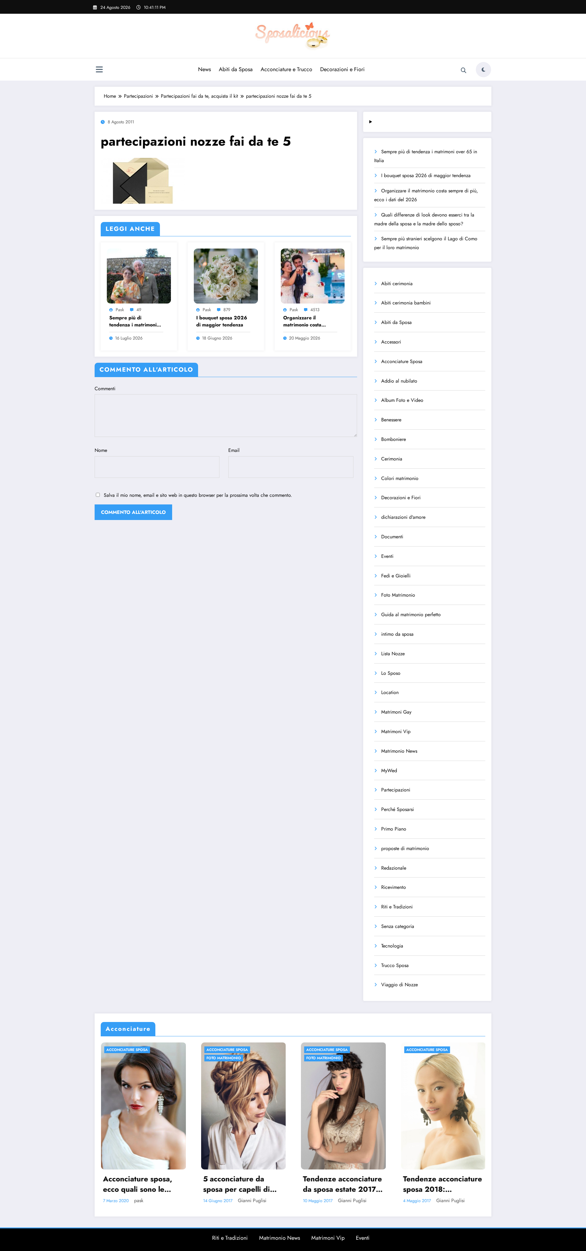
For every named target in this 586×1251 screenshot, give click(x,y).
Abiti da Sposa (236, 69)
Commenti (105, 388)
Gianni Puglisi (152, 1200)
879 (226, 310)
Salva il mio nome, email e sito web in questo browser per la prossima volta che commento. (198, 495)
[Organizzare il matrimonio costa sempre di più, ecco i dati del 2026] (313, 275)
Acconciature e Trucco (286, 69)
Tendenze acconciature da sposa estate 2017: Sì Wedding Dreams (242, 1184)
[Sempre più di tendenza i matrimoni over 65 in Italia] (139, 275)
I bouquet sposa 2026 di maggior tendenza (221, 321)
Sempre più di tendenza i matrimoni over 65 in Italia (133, 321)
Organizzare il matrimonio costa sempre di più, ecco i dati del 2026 (307, 321)
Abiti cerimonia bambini (406, 302)
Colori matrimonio (399, 478)
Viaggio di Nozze (399, 984)
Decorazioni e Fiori (342, 69)
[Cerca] (463, 70)
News (204, 69)
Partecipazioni (395, 789)
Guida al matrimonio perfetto (411, 614)
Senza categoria (397, 926)
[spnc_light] (483, 69)
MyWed (389, 770)
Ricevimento (393, 887)
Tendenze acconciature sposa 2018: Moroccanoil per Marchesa (342, 1184)
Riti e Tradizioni (397, 906)
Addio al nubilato (399, 380)
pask (120, 310)
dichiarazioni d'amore (403, 517)
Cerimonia (391, 458)
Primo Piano (393, 828)
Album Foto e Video (402, 400)
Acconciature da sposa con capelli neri (441, 1184)
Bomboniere (393, 439)
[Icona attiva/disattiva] (99, 70)
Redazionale (393, 867)
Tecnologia (392, 945)
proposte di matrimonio (405, 848)
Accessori (391, 341)
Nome (101, 450)
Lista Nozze (393, 653)
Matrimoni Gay (396, 711)
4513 (315, 310)
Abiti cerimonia (397, 283)
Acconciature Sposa (401, 361)
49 (138, 310)
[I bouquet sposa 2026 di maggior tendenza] (226, 275)
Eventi (387, 556)
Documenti (392, 536)
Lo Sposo (390, 673)
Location (390, 692)
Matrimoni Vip (396, 731)
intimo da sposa (397, 634)
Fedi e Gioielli (396, 575)
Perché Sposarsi (397, 809)
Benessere (391, 419)
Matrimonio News (399, 751)
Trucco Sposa (395, 965)
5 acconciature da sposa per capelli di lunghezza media (136, 1184)
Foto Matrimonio (398, 594)
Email (234, 450)
